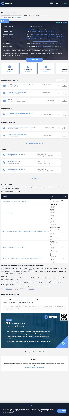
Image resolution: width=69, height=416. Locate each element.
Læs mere (34, 60)
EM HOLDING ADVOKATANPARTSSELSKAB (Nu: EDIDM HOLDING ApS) (21, 258)
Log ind (58, 3)
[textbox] (34, 308)
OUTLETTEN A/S (30, 29)
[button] (51, 3)
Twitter (66, 22)
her (13, 412)
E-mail (59, 22)
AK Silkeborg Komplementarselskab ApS (20, 85)
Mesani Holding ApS (14, 154)
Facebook (64, 22)
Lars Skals (31, 289)
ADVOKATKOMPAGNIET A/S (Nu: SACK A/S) (44, 31)
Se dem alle (9, 71)
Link (57, 22)
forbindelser (9, 289)
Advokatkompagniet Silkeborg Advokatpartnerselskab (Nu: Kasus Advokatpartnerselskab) (25, 231)
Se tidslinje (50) (34, 178)
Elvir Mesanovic (12, 100)
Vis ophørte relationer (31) (34, 144)
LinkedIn (61, 22)
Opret (65, 3)
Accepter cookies (62, 411)
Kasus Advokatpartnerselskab (45, 46)
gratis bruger (18, 17)
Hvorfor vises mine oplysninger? (34, 368)
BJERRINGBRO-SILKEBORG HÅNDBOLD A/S (44, 34)
